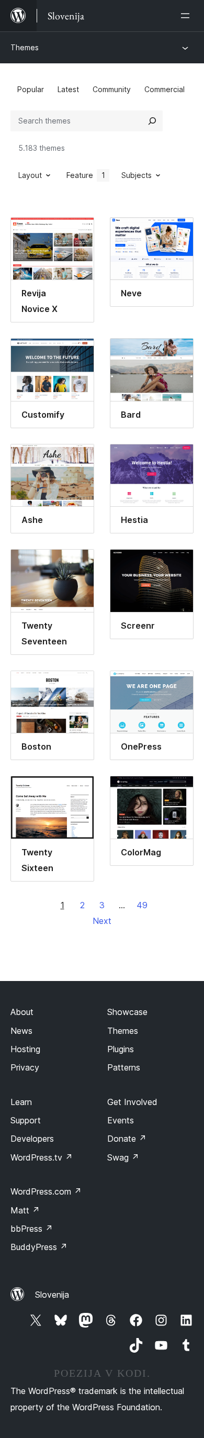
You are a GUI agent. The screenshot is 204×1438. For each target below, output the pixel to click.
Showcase (127, 1012)
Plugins (120, 1049)
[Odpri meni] (187, 15)
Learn (21, 1102)
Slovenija (52, 1294)
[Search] (152, 120)
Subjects (136, 175)
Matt (25, 1210)
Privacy (24, 1067)
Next (102, 921)
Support (25, 1120)
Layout (30, 175)
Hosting (25, 1049)
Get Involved (132, 1102)
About (21, 1012)
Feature (85, 175)
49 (142, 905)
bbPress (31, 1228)
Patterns (123, 1067)
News (21, 1030)
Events (120, 1120)
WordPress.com (46, 1191)
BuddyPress (38, 1247)
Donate (126, 1138)
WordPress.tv (41, 1157)
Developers (32, 1138)
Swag (123, 1157)
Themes (24, 47)
